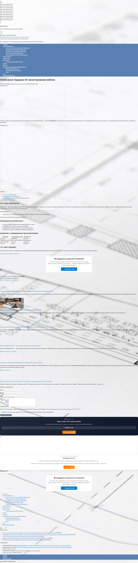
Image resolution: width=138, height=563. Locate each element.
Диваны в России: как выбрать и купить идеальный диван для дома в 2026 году (25, 538)
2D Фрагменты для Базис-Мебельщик (16, 51)
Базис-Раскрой (7, 56)
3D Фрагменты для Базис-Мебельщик (16, 49)
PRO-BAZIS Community (9, 75)
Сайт (1, 395)
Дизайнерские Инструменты (13, 70)
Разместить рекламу (69, 432)
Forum (7, 72)
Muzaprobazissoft (7, 552)
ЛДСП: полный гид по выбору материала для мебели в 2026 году (20, 536)
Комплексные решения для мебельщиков (14, 67)
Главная (5, 44)
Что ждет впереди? (9, 199)
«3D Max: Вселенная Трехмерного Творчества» (27, 550)
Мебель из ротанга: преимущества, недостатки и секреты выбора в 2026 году (24, 539)
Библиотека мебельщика (12, 68)
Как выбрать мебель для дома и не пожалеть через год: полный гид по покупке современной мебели (44, 547)
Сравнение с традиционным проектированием (16, 198)
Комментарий (4, 406)
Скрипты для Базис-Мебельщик (14, 53)
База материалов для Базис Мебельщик (16, 55)
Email (2, 393)
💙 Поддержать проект (69, 269)
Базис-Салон (6, 60)
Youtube (5, 557)
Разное (5, 63)
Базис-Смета (6, 58)
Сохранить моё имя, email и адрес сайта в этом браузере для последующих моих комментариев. (28, 412)
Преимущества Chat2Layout (11, 196)
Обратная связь (7, 558)
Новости (5, 65)
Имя (1, 390)
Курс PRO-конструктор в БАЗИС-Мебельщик (18, 48)
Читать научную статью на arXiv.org (9, 253)
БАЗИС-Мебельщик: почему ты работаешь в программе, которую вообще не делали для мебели (44, 545)
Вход (4, 74)
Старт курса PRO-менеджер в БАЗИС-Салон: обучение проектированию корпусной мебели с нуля (29, 533)
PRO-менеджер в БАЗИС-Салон (14, 62)
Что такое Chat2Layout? (9, 194)
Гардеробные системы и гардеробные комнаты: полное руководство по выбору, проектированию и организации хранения (36, 534)
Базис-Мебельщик (8, 46)
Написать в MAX (69, 467)
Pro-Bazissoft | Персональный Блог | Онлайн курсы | (14, 38)
